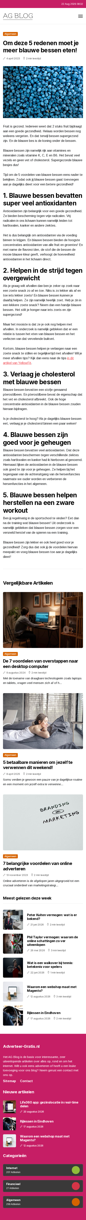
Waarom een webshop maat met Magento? (51, 989)
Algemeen (10, 33)
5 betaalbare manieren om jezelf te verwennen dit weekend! (37, 765)
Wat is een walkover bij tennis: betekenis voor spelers (50, 965)
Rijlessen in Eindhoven (43, 1013)
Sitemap (9, 1081)
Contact (26, 1081)
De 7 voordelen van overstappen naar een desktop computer (40, 663)
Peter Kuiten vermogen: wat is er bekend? (52, 917)
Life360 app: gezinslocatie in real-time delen (49, 1104)
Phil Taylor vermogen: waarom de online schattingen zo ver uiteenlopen (52, 941)
